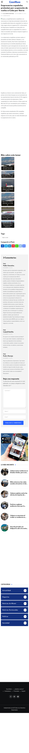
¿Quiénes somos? (19, 693)
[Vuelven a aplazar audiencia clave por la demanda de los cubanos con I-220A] (4, 509)
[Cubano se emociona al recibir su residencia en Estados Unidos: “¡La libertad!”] (4, 520)
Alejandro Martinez (8, 17)
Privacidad (16, 695)
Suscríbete (9, 693)
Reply (4, 267)
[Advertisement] (14, 78)
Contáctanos (7, 695)
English (23, 695)
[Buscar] (27, 2)
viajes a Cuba (5, 241)
